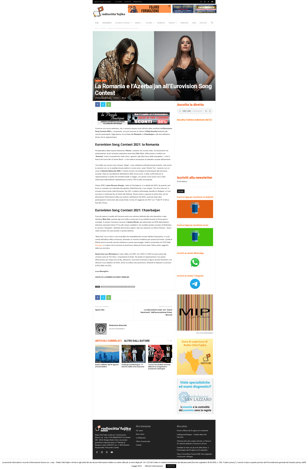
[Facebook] (201, 2)
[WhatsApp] (108, 104)
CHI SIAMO (118, 2)
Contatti (138, 445)
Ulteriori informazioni (154, 466)
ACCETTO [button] (171, 466)
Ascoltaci (203, 22)
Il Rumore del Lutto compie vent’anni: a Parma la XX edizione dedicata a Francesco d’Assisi (194, 442)
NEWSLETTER (137, 2)
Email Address (182, 181)
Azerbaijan (105, 287)
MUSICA (137, 22)
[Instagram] (204, 2)
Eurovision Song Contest (118, 287)
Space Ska (99, 309)
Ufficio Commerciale (143, 441)
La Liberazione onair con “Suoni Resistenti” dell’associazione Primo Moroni (156, 312)
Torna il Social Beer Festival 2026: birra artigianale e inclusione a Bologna (159, 366)
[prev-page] (168, 340)
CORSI (194, 22)
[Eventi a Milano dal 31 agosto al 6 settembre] (107, 354)
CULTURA (149, 22)
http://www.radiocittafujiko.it (117, 328)
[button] (212, 22)
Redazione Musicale (104, 98)
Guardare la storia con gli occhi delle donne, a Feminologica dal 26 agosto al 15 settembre (193, 449)
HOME (97, 22)
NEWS (104, 80)
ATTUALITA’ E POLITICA (122, 22)
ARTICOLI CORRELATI (108, 340)
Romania (131, 287)
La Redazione (140, 438)
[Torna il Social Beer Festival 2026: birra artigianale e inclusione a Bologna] (160, 354)
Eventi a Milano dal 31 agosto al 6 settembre (107, 365)
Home (96, 28)
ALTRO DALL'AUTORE (137, 340)
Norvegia (98, 245)
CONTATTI (127, 2)
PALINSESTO (161, 22)
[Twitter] (208, 2)
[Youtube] (212, 2)
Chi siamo (139, 430)
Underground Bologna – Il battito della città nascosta (133, 365)
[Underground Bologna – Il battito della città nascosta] (134, 354)
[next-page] (171, 340)
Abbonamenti (107, 22)
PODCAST (172, 22)
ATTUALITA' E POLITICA (156, 362)
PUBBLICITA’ (184, 22)
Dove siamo (140, 434)
